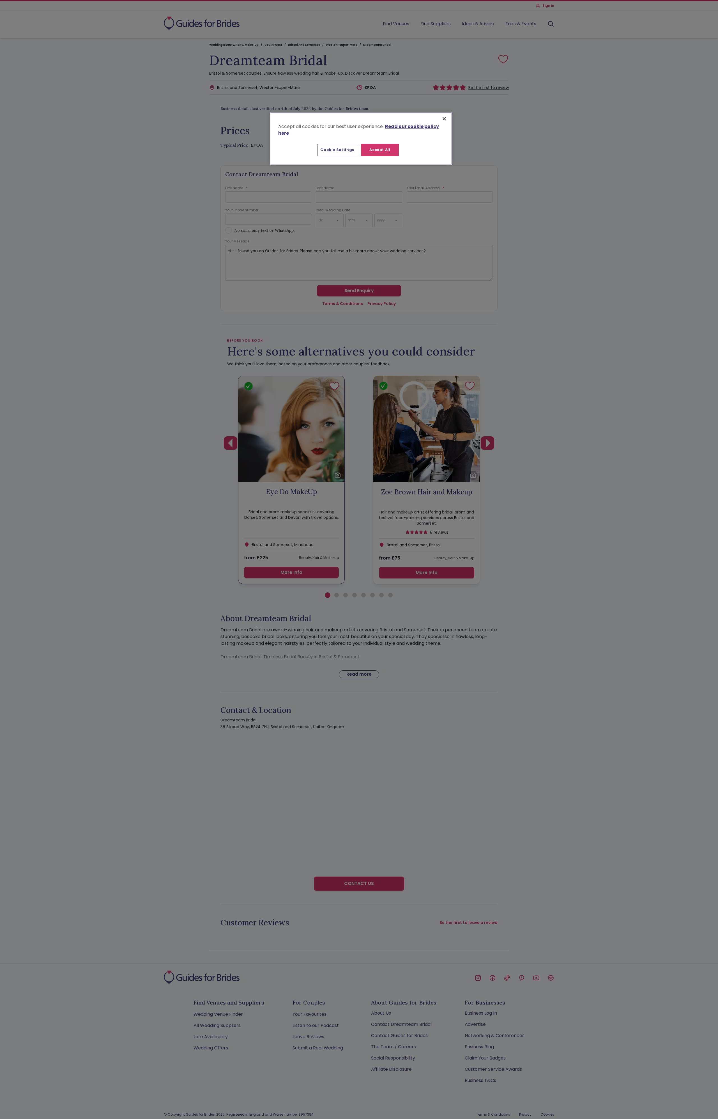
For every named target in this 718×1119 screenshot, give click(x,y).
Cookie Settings (337, 149)
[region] (361, 138)
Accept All (379, 149)
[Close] (444, 119)
